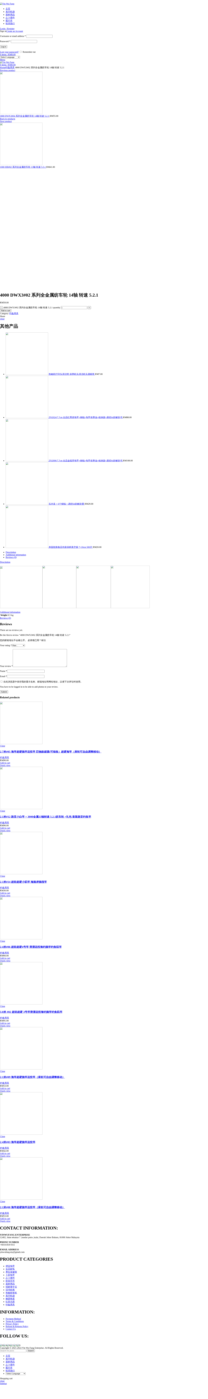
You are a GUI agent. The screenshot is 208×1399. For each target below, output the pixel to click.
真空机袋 (10, 1296)
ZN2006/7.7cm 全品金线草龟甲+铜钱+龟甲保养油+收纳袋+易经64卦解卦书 (86, 460)
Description (11, 552)
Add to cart (5, 311)
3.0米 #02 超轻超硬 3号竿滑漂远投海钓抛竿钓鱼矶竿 (31, 1011)
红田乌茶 (10, 1301)
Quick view (5, 765)
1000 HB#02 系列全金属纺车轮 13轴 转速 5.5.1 (23, 167)
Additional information (16, 555)
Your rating (6, 645)
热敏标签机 (11, 1293)
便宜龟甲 (10, 1266)
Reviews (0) (11, 557)
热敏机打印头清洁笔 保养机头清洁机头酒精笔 (72, 374)
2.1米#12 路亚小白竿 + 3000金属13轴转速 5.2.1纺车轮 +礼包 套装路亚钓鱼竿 (45, 816)
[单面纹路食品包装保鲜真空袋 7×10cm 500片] (27, 547)
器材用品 (10, 1284)
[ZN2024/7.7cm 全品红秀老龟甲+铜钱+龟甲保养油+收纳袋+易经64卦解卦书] (27, 417)
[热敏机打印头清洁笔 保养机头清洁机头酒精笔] (27, 374)
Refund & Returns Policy (17, 1326)
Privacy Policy (12, 1324)
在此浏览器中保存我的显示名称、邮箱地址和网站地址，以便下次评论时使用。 (43, 681)
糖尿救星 (10, 1299)
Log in (3, 47)
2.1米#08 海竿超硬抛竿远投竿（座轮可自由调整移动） (32, 1207)
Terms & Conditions (15, 1321)
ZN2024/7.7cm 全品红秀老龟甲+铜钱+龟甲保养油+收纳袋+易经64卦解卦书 (86, 417)
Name (3, 671)
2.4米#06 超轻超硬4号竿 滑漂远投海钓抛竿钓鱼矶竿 (31, 946)
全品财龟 (10, 1269)
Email (3, 676)
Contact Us (11, 1329)
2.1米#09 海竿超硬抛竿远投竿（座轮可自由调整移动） (32, 1077)
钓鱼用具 (10, 67)
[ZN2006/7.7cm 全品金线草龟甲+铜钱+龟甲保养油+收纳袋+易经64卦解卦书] (27, 460)
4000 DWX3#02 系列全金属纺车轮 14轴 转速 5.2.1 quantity (31, 307)
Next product (6, 121)
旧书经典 (10, 1290)
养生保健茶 (11, 1272)
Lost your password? (9, 52)
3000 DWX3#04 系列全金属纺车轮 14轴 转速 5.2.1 (25, 116)
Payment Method (13, 1319)
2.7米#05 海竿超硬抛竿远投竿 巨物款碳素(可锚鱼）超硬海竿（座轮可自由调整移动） (50, 751)
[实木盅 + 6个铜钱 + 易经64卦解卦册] (27, 504)
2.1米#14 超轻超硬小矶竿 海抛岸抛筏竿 (23, 881)
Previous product (7, 70)
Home (3, 67)
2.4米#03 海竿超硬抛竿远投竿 (17, 1142)
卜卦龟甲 (10, 1275)
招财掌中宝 (11, 1287)
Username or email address (13, 36)
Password (5, 41)
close (2, 319)
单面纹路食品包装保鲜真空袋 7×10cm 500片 (71, 547)
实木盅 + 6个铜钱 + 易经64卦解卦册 (67, 504)
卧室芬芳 (10, 1281)
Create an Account (14, 31)
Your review (6, 666)
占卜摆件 (10, 1278)
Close (2, 746)
